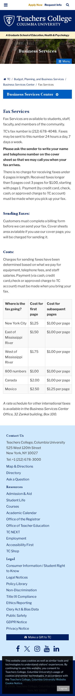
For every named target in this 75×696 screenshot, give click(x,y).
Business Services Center (19, 84)
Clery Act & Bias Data (22, 609)
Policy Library (16, 584)
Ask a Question (17, 479)
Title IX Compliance (21, 597)
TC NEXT (13, 532)
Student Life (15, 500)
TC (8, 79)
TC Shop (12, 551)
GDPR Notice (16, 622)
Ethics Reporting (19, 603)
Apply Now (35, 4)
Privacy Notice (17, 628)
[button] (6, 5)
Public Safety (16, 616)
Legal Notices (17, 577)
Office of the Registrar (23, 519)
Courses (12, 506)
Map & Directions (19, 466)
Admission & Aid (19, 494)
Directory (13, 473)
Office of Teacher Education (27, 526)
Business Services (37, 51)
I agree (63, 688)
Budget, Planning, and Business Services (39, 79)
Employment (16, 538)
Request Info (53, 4)
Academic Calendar (21, 513)
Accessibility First (20, 545)
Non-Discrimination (21, 590)
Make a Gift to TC (39, 637)
